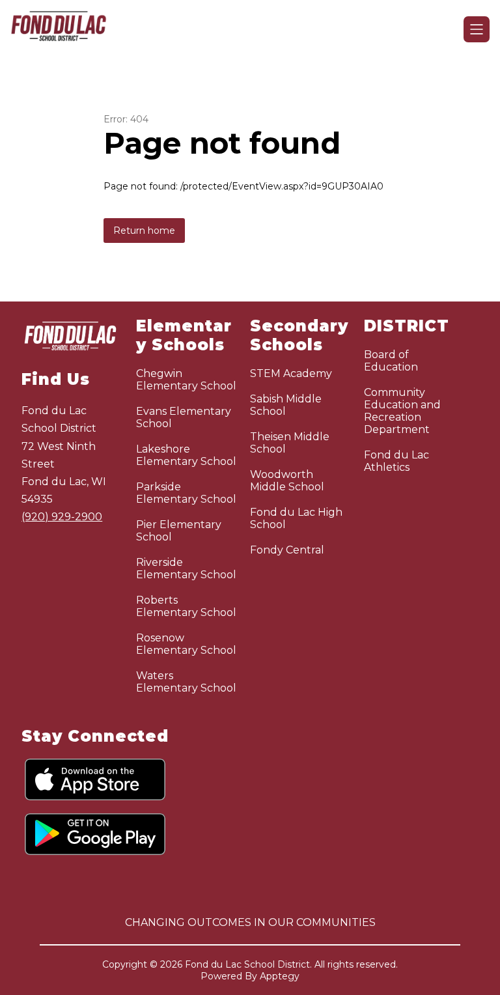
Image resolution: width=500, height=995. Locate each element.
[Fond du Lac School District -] (66, 29)
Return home (144, 230)
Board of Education (391, 360)
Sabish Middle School (286, 405)
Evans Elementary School (183, 417)
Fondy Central (287, 550)
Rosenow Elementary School (186, 644)
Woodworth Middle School (287, 480)
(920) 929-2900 (61, 517)
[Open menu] (477, 29)
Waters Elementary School (186, 681)
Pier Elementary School (178, 530)
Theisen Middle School (289, 442)
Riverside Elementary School (186, 568)
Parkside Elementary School (186, 493)
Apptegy (279, 976)
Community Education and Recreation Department (402, 411)
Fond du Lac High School (296, 518)
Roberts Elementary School (186, 606)
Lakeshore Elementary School (186, 455)
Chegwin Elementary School (186, 379)
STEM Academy (291, 373)
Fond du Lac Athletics (396, 461)
